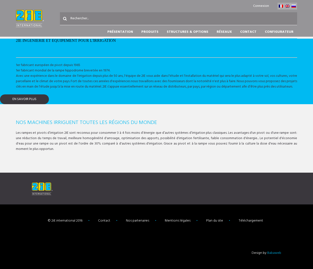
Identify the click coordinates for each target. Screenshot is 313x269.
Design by (266, 253)
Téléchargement (251, 221)
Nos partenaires (137, 221)
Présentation (120, 32)
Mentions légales (177, 221)
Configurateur (279, 32)
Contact (248, 32)
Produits (149, 32)
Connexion (261, 6)
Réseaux (224, 32)
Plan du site (214, 221)
